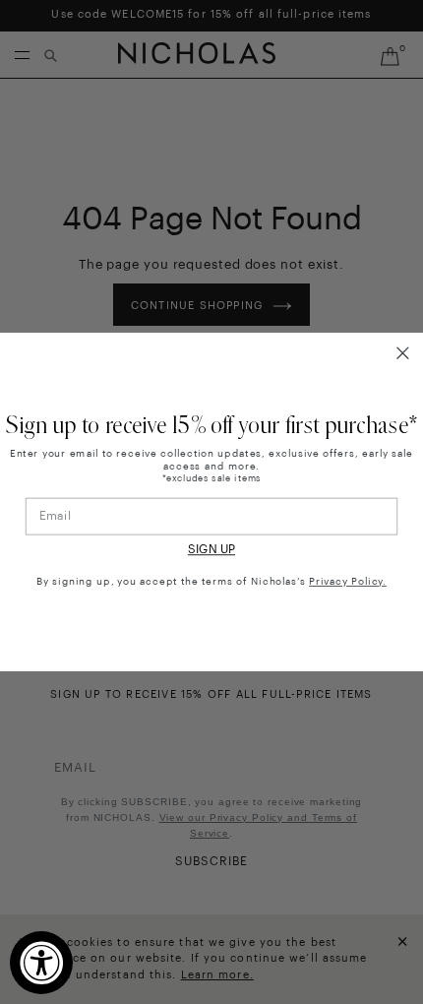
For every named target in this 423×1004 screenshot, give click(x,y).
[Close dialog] (403, 353)
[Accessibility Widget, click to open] (41, 962)
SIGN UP (211, 550)
